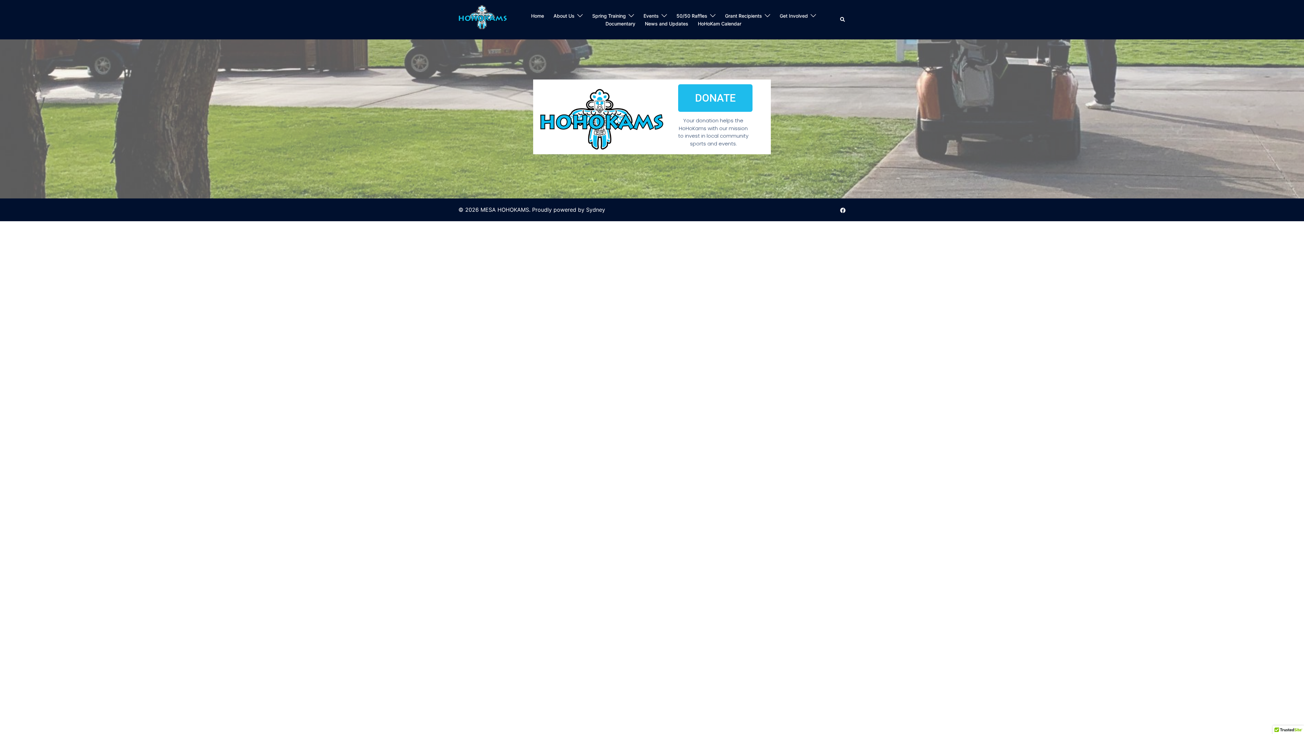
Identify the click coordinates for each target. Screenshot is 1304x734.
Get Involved (794, 16)
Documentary (620, 24)
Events (651, 16)
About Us (564, 16)
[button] (843, 19)
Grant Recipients (743, 16)
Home (537, 16)
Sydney (595, 209)
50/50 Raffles (691, 16)
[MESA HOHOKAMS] (482, 19)
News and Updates (666, 24)
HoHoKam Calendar (719, 24)
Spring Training (609, 16)
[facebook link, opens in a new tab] (843, 209)
